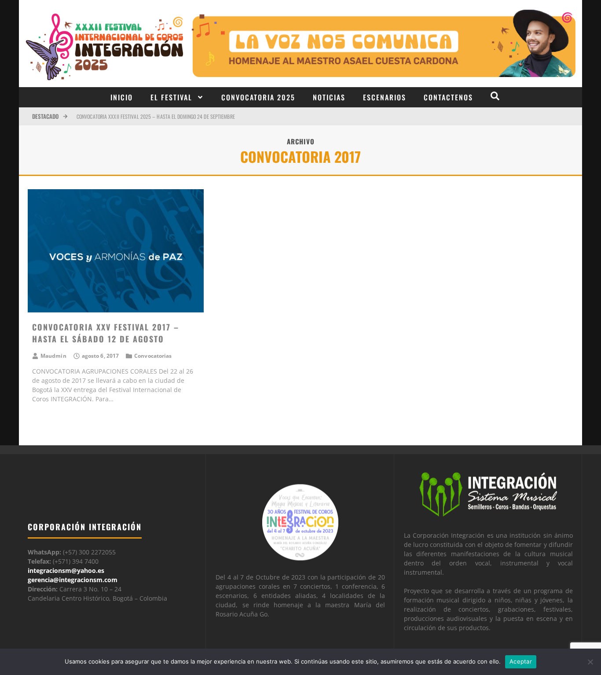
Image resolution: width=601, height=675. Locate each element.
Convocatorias (153, 356)
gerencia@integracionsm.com (72, 580)
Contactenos (448, 97)
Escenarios (384, 97)
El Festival (171, 97)
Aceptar (520, 661)
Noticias (329, 97)
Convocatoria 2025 (258, 97)
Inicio (121, 97)
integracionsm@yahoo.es (66, 570)
